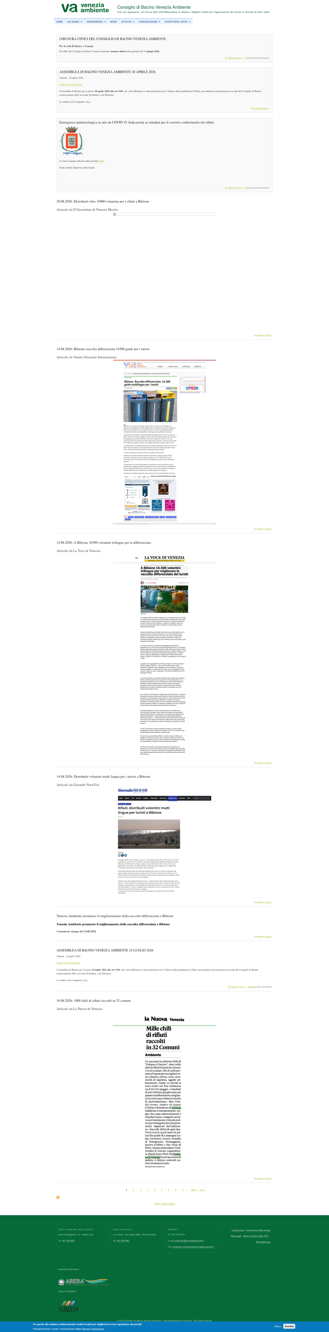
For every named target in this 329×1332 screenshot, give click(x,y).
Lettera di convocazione (70, 84)
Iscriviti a (58, 1197)
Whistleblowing (263, 1242)
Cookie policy (238, 1230)
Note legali (236, 1236)
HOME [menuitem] (59, 21)
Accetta (289, 1326)
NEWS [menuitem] (113, 21)
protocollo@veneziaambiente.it (189, 1240)
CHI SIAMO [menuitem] (72, 22)
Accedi (247, 58)
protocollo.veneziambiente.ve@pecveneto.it (193, 1246)
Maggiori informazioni (93, 1328)
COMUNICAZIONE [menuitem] (146, 22)
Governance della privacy (258, 1230)
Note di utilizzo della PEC (256, 1236)
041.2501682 (123, 1240)
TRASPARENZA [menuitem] (93, 22)
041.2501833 (68, 1240)
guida (101, 160)
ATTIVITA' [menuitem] (125, 22)
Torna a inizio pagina (164, 1203)
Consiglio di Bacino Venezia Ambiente (154, 7)
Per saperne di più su (234, 58)
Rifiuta (278, 1326)
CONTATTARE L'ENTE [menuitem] (174, 22)
